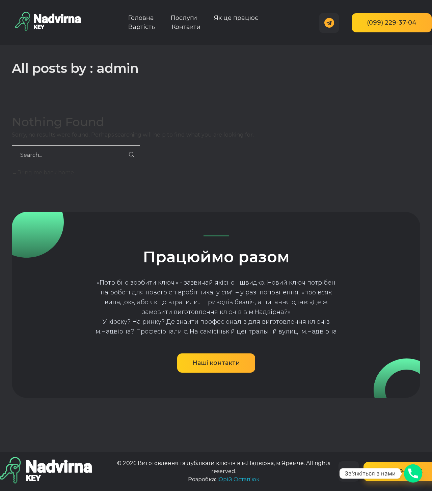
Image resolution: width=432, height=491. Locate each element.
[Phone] (413, 473)
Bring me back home (45, 172)
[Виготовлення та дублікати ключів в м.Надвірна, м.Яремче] (48, 21)
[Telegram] (329, 23)
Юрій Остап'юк (238, 479)
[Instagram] (349, 471)
